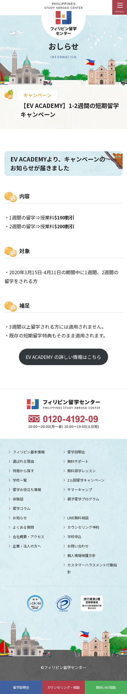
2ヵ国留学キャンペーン (86, 479)
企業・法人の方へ (27, 545)
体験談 (18, 498)
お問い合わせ (78, 545)
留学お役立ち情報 (27, 489)
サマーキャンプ (79, 489)
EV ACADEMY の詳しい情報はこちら (63, 356)
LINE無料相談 (78, 517)
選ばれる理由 (23, 461)
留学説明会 (21, 687)
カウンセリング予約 (83, 527)
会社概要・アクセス (28, 536)
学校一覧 (20, 479)
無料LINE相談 (106, 687)
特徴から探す (23, 470)
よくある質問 (23, 527)
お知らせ (20, 517)
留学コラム (21, 508)
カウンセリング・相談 (63, 687)
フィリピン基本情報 (29, 451)
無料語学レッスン (81, 470)
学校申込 (74, 536)
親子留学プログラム (83, 498)
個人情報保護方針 (81, 555)
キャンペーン (37, 95)
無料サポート (78, 461)
